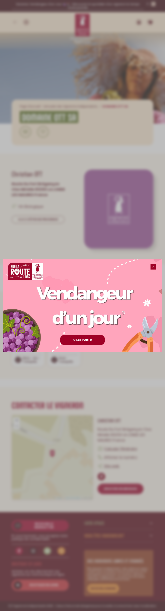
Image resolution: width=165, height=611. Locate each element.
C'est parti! (82, 340)
